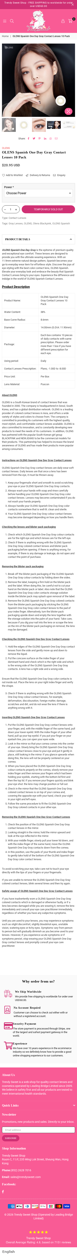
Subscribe (10, 1138)
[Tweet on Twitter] (34, 138)
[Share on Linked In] (45, 138)
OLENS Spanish (61, 223)
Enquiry (61, 175)
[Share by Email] (56, 138)
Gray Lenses (16, 223)
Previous (5, 80)
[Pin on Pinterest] (39, 138)
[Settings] (63, 21)
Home (5, 36)
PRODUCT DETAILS (17, 239)
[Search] (11, 21)
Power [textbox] (9, 187)
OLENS (6, 148)
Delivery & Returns (39, 175)
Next (72, 80)
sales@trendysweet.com (25, 1177)
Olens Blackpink (42, 223)
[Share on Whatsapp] (50, 138)
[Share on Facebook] (28, 138)
